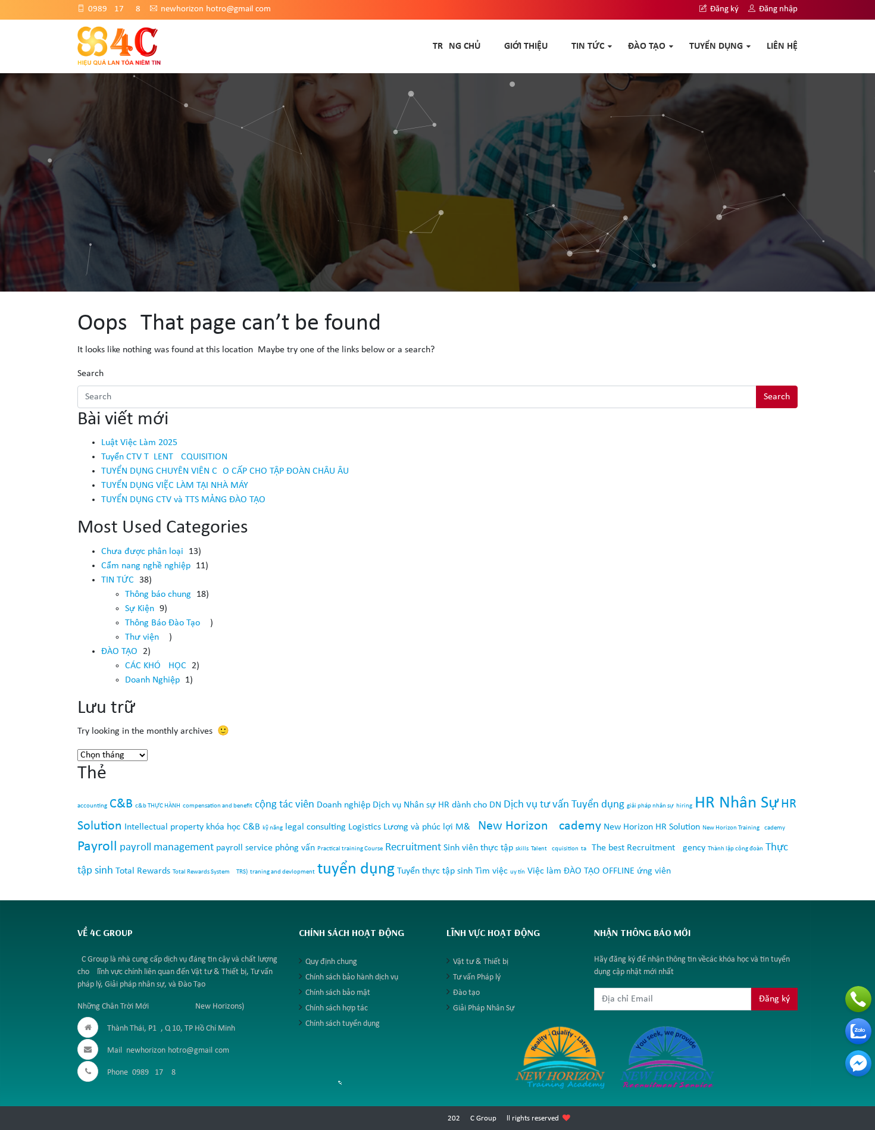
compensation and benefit (217, 806)
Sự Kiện (139, 608)
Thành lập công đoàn (735, 849)
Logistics (364, 827)
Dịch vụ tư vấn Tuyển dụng (564, 804)
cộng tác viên (284, 804)
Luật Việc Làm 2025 (139, 442)
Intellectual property (164, 827)
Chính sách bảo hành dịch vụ (351, 977)
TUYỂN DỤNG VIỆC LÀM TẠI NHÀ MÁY (174, 485)
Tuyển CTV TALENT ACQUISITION (164, 457)
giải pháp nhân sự (650, 806)
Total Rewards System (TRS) (210, 872)
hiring (684, 806)
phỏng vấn (295, 848)
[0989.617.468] (858, 999)
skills (522, 849)
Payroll (97, 847)
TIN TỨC (587, 46)
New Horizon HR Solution (652, 827)
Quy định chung (331, 961)
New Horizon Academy (539, 826)
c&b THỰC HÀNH (157, 806)
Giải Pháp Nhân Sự (483, 1008)
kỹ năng (272, 828)
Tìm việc (491, 871)
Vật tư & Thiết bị (480, 961)
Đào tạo (466, 992)
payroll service (244, 848)
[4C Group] (119, 46)
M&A (465, 827)
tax (585, 849)
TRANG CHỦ (456, 46)
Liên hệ (782, 46)
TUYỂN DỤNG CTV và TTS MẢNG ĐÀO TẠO (183, 500)
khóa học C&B (233, 827)
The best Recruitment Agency (648, 848)
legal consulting (315, 827)
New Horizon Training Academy (743, 828)
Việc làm (544, 871)
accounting (92, 806)
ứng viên (654, 871)
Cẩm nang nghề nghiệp (145, 566)
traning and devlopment (282, 872)
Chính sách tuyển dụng (342, 1023)
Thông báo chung (158, 594)
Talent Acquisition (555, 849)
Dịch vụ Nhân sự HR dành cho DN (437, 805)
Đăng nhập (777, 9)
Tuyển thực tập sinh (435, 871)
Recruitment (413, 847)
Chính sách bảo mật (337, 992)
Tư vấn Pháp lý (477, 977)
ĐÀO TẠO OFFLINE (599, 871)
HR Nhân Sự (737, 803)
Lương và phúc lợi (418, 827)
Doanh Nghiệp (152, 680)
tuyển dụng (356, 869)
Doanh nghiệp (343, 805)
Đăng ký (723, 9)
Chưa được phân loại (142, 551)
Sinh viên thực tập (478, 848)
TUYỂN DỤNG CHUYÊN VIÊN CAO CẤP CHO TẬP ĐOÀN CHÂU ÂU (225, 471)
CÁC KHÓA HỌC (155, 666)
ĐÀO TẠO (646, 46)
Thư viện (142, 637)
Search (90, 373)
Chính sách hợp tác (336, 1008)
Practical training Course (350, 849)
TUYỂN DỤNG (716, 46)
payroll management (167, 847)
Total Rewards (142, 871)
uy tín (517, 872)
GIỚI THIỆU (526, 46)
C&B (121, 804)
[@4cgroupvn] (858, 1063)
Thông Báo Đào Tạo (162, 623)
